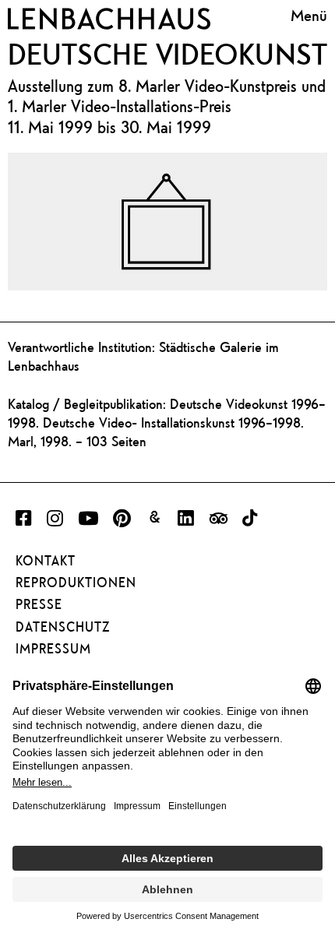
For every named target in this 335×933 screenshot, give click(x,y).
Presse (39, 604)
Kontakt (46, 561)
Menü (309, 15)
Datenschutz (63, 627)
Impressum (53, 649)
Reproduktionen (76, 583)
